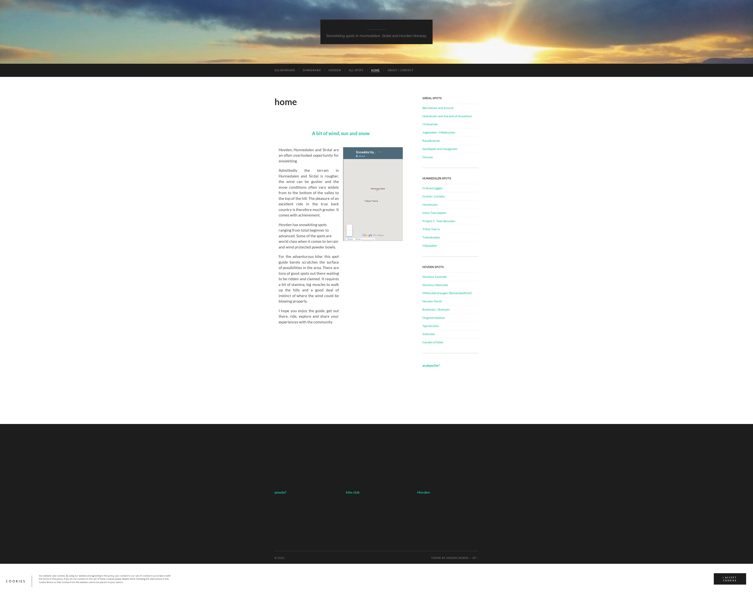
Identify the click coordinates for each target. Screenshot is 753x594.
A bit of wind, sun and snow (341, 133)
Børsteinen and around (437, 108)
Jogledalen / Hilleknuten (438, 132)
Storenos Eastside (434, 276)
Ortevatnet (430, 124)
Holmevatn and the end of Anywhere (447, 116)
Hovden (335, 70)
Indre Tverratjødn (434, 213)
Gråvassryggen (432, 188)
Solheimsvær (285, 70)
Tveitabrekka (431, 237)
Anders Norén (457, 557)
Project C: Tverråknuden (438, 221)
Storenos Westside (435, 285)
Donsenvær (312, 70)
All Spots (356, 70)
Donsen (427, 157)
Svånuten (428, 334)
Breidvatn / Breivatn (436, 309)
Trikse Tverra (431, 229)
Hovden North (432, 301)
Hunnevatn (430, 204)
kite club (352, 492)
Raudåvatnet (431, 140)
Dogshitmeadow (433, 317)
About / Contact (401, 70)
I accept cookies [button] (730, 579)
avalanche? (431, 365)
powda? (280, 492)
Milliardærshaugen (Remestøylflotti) (447, 293)
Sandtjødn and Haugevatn (439, 149)
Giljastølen (429, 245)
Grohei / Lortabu (433, 196)
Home (375, 70)
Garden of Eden (432, 342)
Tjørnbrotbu (430, 326)
